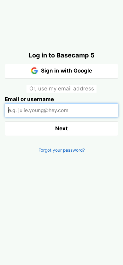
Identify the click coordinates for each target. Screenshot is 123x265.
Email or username (29, 99)
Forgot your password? (61, 150)
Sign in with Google (66, 71)
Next (61, 128)
